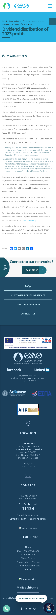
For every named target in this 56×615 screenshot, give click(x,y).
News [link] (28, 547)
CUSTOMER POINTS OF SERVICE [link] (28, 295)
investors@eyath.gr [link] (29, 220)
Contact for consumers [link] (28, 515)
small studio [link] (41, 378)
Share (4, 249)
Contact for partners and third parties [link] (28, 519)
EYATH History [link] (28, 554)
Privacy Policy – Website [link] (28, 562)
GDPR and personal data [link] (28, 565)
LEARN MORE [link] (31, 270)
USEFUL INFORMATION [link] (28, 304)
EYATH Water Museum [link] (28, 551)
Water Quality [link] (28, 558)
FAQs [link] (28, 286)
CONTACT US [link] (28, 313)
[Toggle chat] (49, 608)
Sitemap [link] (28, 569)
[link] (16, 5)
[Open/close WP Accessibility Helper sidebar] (52, 21)
